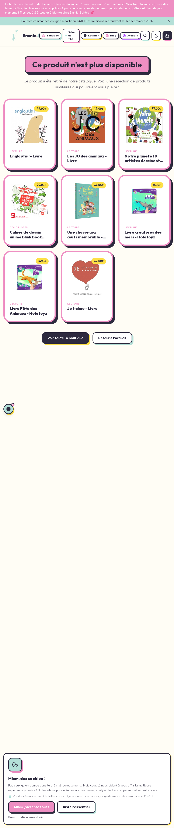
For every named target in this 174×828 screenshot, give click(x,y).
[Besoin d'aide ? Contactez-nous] (8, 409)
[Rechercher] (145, 35)
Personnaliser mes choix (26, 817)
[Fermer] (169, 21)
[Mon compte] (156, 35)
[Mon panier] (167, 35)
